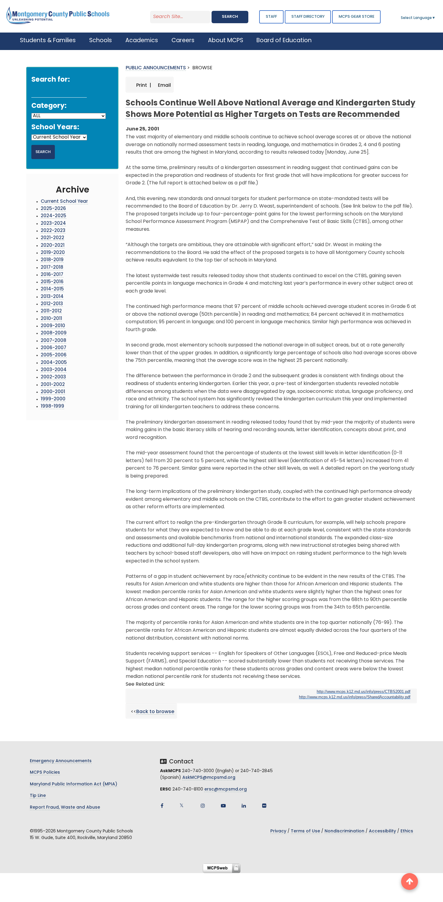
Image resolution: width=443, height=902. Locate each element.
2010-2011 (51, 319)
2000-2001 (53, 392)
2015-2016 (52, 282)
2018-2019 (52, 260)
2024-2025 (53, 216)
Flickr (264, 805)
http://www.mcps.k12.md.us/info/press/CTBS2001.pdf (363, 691)
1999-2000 (53, 399)
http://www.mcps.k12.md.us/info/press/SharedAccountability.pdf (354, 697)
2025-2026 (53, 209)
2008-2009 (54, 333)
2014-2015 (52, 289)
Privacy (278, 831)
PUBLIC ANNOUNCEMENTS (156, 68)
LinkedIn (243, 805)
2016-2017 (52, 275)
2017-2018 (52, 267)
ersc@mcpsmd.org (225, 789)
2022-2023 (53, 231)
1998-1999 (52, 406)
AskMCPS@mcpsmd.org (208, 777)
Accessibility (382, 831)
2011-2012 (51, 311)
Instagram (202, 805)
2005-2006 (54, 355)
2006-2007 (53, 348)
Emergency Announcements (61, 761)
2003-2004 (54, 370)
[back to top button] (409, 881)
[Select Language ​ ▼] (435, 18)
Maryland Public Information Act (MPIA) (73, 784)
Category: (49, 106)
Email (164, 85)
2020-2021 (52, 245)
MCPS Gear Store (356, 17)
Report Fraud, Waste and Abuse (65, 807)
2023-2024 (53, 223)
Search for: (50, 80)
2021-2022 (52, 238)
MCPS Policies (45, 772)
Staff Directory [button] (308, 17)
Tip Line (38, 796)
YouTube (223, 805)
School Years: (55, 127)
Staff (271, 17)
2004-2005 (54, 363)
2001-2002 (53, 385)
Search (230, 17)
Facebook (161, 805)
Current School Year (64, 201)
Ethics (407, 831)
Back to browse (155, 711)
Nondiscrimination (344, 831)
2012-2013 (52, 304)
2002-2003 (53, 377)
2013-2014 (52, 297)
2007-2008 (53, 341)
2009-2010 (53, 326)
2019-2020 (53, 253)
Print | (143, 85)
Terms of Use (305, 831)
